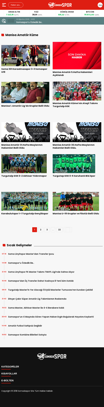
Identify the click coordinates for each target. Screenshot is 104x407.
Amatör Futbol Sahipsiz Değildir (25, 325)
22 (59, 229)
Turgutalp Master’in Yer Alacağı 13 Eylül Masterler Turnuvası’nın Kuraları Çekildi (50, 289)
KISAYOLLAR (9, 373)
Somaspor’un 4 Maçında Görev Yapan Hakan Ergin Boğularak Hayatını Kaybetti (51, 316)
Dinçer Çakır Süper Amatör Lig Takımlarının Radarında (37, 298)
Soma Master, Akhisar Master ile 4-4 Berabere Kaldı (36, 307)
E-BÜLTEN (7, 380)
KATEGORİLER (10, 366)
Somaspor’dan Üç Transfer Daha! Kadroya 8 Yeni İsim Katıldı (41, 280)
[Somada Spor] (60, 5)
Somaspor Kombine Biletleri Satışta (27, 334)
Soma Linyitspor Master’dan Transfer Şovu (31, 254)
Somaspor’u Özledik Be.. (29, 22)
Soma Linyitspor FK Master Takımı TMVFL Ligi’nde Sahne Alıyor (41, 271)
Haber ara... (15, 5)
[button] (9, 21)
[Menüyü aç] (4, 5)
